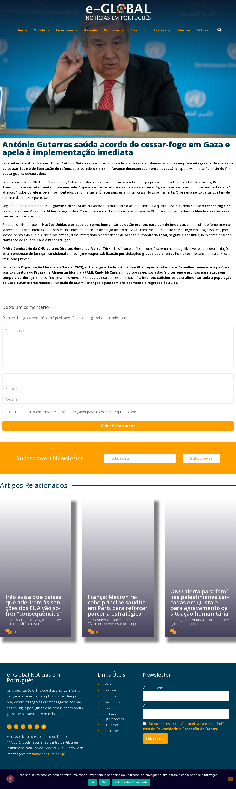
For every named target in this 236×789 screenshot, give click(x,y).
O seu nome (153, 687)
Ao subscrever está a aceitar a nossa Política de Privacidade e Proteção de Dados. (184, 726)
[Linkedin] (30, 726)
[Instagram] (23, 726)
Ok (93, 782)
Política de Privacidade (131, 782)
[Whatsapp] (37, 726)
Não (105, 782)
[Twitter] (16, 726)
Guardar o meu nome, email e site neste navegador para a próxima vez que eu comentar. (76, 412)
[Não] (230, 779)
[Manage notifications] (10, 779)
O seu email (152, 705)
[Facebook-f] (9, 726)
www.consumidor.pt (49, 754)
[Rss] (43, 726)
